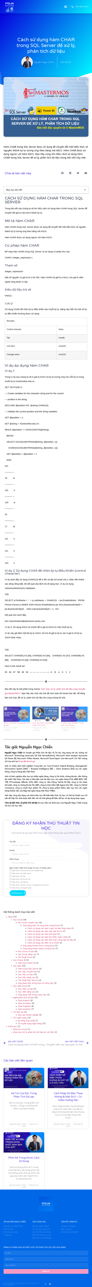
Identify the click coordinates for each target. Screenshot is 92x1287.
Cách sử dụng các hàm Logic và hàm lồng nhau (49, 928)
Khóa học (12, 1026)
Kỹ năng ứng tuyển (26, 1020)
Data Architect (24, 1003)
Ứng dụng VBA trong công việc (32, 994)
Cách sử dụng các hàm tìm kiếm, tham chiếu (48, 937)
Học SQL (17, 966)
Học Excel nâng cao (27, 954)
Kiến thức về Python (20, 882)
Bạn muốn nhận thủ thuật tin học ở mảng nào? (30, 868)
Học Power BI (19, 960)
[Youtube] (50, 1284)
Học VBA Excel (20, 986)
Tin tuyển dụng (20, 1018)
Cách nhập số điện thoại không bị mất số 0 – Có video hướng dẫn (68, 1097)
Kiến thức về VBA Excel (21, 873)
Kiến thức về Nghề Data (21, 888)
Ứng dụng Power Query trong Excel (39, 948)
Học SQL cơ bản (25, 974)
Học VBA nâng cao (26, 992)
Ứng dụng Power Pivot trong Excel (38, 945)
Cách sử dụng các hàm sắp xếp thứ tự (45, 931)
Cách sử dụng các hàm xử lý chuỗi (43, 943)
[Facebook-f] (45, 1284)
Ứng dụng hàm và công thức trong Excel (41, 925)
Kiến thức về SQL (19, 876)
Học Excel (17, 919)
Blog (10, 917)
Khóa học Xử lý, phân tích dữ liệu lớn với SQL (33, 1032)
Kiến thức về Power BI (21, 879)
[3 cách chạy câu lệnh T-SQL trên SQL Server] (74, 714)
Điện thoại (14, 859)
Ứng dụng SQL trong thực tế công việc (35, 983)
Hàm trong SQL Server (28, 968)
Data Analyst (24, 1000)
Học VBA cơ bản (25, 989)
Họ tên (13, 841)
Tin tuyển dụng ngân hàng (30, 1023)
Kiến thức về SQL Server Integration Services (30, 885)
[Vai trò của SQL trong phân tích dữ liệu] (17, 714)
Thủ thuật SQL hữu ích (28, 980)
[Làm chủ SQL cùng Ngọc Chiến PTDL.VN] (45, 714)
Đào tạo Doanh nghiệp (28, 1015)
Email (12, 850)
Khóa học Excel (20, 1029)
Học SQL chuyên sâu (27, 971)
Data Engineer (24, 1006)
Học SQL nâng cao (26, 977)
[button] (65, 6)
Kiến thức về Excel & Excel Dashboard (27, 870)
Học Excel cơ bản (26, 951)
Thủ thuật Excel (25, 957)
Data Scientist (24, 1009)
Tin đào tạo (18, 1012)
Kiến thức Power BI (26, 963)
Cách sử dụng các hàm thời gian (42, 934)
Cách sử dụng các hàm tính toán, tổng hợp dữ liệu (50, 940)
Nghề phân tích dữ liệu (23, 997)
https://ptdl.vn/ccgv (26, 761)
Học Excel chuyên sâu (28, 922)
